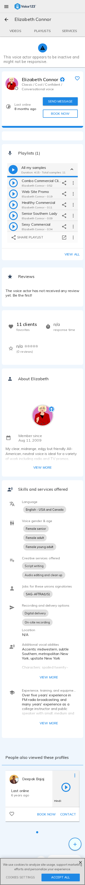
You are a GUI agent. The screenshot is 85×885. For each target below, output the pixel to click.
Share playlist (29, 237)
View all (72, 254)
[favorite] (77, 78)
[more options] (73, 182)
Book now (46, 814)
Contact (68, 814)
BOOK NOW (60, 114)
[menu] (6, 6)
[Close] (80, 862)
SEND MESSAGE (60, 101)
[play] (13, 183)
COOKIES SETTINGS (20, 877)
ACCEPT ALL (60, 877)
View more (42, 467)
